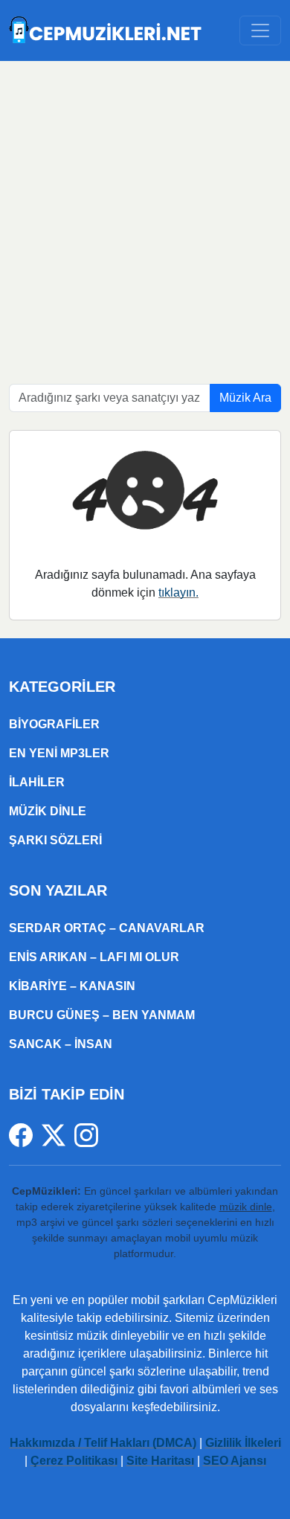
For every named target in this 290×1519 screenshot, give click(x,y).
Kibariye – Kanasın (72, 986)
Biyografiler (54, 724)
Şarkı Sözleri (55, 840)
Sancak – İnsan (60, 1044)
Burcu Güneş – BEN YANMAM (102, 1015)
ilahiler (37, 782)
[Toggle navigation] (260, 30)
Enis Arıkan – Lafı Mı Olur (94, 957)
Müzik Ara (245, 397)
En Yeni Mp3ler (59, 753)
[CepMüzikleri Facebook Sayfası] (25, 1134)
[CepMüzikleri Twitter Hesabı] (58, 1134)
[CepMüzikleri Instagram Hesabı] (86, 1134)
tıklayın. (178, 592)
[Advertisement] (145, 213)
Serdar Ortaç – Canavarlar (106, 928)
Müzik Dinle (47, 811)
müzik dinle (245, 1207)
